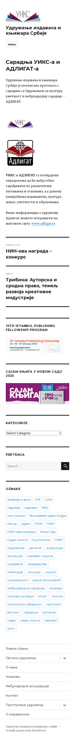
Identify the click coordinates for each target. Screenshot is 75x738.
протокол (53, 604)
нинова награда (20, 596)
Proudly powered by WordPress (26, 730)
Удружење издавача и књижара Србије (33, 30)
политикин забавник (24, 604)
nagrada (13, 508)
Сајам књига (17, 540)
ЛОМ (38, 524)
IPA (38, 500)
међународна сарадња (26, 588)
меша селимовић (46, 580)
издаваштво (37, 564)
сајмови (50, 620)
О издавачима (17, 714)
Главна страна (17, 648)
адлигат (35, 548)
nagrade (30, 508)
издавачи (15, 564)
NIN (45, 508)
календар (15, 572)
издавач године (40, 556)
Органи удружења (21, 658)
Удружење (16, 548)
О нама (11, 667)
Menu (12, 44)
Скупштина (41, 540)
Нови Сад (48, 532)
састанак (49, 612)
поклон (57, 596)
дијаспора (54, 548)
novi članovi (16, 516)
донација (14, 556)
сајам (11, 620)
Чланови (13, 677)
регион (13, 612)
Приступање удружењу (25, 705)
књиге (50, 572)
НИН (50, 524)
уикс (11, 628)
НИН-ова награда (21, 532)
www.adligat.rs (43, 223)
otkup (12, 524)
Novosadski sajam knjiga (48, 516)
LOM (48, 500)
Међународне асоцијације (27, 686)
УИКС (58, 540)
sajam (25, 524)
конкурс (34, 572)
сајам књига (30, 620)
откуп (42, 596)
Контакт (12, 695)
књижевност (17, 580)
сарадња (31, 612)
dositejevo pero (19, 500)
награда (55, 588)
